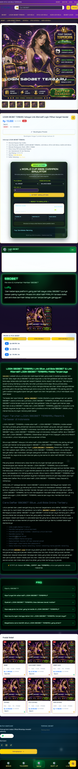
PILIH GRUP (18, 180)
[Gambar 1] (5, 104)
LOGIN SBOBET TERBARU (17, 15)
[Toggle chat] (73, 764)
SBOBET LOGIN (68, 15)
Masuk (76, 2)
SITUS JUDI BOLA (42, 15)
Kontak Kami (45, 733)
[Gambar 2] (12, 104)
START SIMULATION (39, 195)
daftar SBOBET (30, 398)
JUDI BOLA (30, 15)
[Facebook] (1, 745)
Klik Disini (22, 157)
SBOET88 (64, 2)
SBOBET (58, 2)
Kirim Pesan (8, 736)
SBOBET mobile (49, 510)
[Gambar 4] (27, 104)
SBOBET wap (19, 550)
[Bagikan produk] (73, 118)
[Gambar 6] (42, 104)
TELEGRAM (24, 766)
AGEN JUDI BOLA (55, 15)
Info (73, 250)
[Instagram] (6, 745)
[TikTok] (11, 745)
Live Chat (69, 766)
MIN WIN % (17, 187)
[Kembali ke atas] (73, 758)
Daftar (71, 2)
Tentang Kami (45, 730)
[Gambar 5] (34, 104)
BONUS (8, 766)
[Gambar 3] (20, 104)
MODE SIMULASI (45, 180)
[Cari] (17, 7)
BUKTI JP (54, 766)
